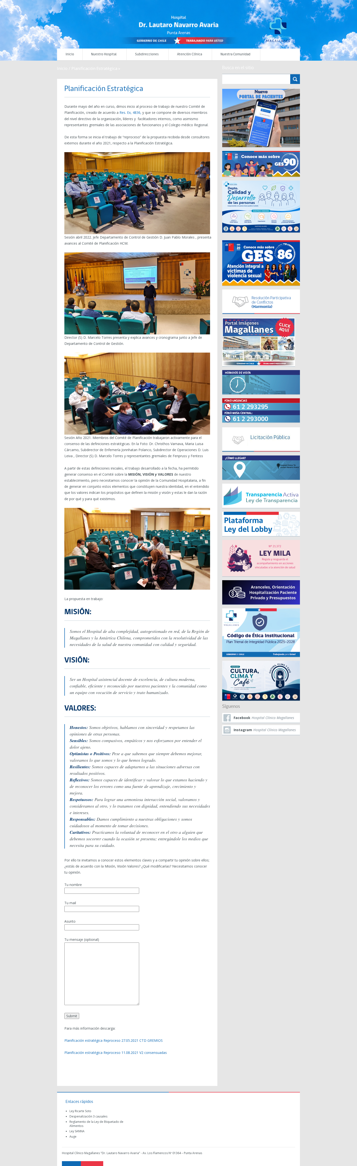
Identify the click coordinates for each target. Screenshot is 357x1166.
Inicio (70, 54)
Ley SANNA (77, 1131)
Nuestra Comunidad (235, 54)
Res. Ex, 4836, (130, 112)
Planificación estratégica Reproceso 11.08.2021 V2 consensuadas (115, 1052)
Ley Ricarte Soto (80, 1111)
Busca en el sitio (238, 68)
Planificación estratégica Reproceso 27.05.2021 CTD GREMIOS (113, 1040)
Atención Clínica (189, 54)
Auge (72, 1136)
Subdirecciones (147, 54)
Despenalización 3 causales (88, 1116)
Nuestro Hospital (104, 54)
